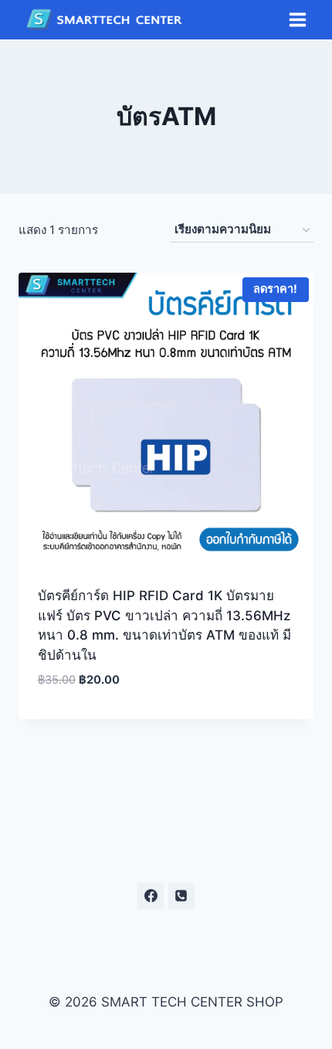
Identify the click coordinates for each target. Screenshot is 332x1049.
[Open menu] (297, 20)
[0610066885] (181, 896)
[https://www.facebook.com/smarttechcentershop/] (150, 896)
